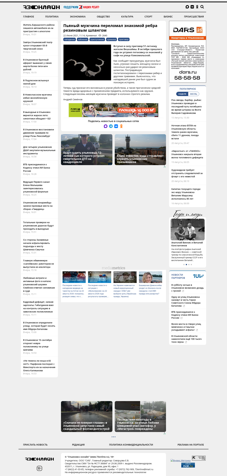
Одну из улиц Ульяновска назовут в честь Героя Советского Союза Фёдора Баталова (185, 301)
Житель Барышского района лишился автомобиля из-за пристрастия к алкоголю (39, 28)
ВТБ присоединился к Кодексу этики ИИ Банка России (36, 167)
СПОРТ (148, 16)
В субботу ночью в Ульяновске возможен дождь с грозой (187, 287)
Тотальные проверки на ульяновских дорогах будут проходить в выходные (38, 225)
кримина (111, 39)
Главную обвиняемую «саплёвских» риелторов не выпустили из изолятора (38, 263)
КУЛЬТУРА (127, 16)
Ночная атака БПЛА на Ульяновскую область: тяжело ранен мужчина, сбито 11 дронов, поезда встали (185, 132)
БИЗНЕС (168, 16)
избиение (82, 39)
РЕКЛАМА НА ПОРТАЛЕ (191, 444)
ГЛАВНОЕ (28, 16)
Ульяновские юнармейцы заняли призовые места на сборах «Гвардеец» (38, 206)
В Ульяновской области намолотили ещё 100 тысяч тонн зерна (186, 339)
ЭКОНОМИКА (78, 16)
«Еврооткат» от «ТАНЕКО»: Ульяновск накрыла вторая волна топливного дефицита (187, 154)
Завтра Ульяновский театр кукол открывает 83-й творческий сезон (37, 45)
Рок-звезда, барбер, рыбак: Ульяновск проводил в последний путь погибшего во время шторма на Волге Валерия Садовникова (186, 106)
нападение (69, 39)
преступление (97, 39)
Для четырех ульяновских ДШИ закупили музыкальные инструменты (39, 150)
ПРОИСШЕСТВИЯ (194, 16)
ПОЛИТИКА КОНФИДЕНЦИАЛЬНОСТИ (131, 444)
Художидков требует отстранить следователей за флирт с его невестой (187, 173)
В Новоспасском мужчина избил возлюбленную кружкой (37, 98)
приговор (123, 39)
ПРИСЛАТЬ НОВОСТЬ (35, 444)
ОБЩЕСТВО (103, 16)
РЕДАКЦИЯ (78, 444)
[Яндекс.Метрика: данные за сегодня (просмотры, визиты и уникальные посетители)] (181, 460)
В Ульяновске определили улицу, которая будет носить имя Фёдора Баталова (39, 326)
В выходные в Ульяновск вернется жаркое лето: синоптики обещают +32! (37, 115)
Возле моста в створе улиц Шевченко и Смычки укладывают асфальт (186, 326)
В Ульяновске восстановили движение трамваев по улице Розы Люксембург (38, 132)
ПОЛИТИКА (52, 16)
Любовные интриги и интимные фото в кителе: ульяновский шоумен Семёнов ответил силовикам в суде (39, 284)
